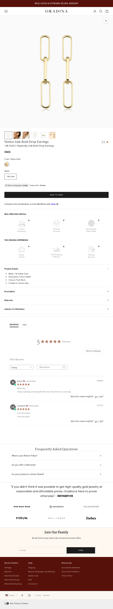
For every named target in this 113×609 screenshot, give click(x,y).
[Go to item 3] (26, 135)
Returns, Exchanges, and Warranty (41, 571)
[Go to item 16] (52, 135)
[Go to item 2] (17, 135)
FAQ (30, 580)
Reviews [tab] (14, 324)
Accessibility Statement (71, 567)
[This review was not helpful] (101, 396)
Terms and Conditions (70, 571)
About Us (8, 571)
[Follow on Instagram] (29, 595)
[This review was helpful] (96, 397)
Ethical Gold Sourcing (13, 584)
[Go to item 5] (43, 135)
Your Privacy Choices (19, 603)
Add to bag (56, 195)
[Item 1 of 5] (56, 72)
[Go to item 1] (8, 135)
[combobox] (21, 367)
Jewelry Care (33, 576)
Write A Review (93, 351)
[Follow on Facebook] (22, 595)
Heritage (7, 567)
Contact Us (32, 584)
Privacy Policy (67, 576)
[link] (105, 141)
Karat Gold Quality (11, 576)
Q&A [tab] (24, 324)
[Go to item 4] (35, 135)
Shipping (31, 567)
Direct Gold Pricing (11, 580)
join (80, 550)
